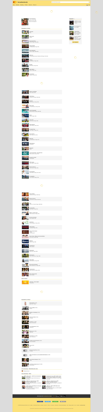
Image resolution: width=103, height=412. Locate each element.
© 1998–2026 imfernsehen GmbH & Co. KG (24, 405)
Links (75, 405)
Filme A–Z (49, 405)
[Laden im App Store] (63, 396)
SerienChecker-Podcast (36, 405)
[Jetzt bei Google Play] (56, 396)
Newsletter (41, 405)
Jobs (67, 405)
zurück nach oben (82, 405)
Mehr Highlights (75, 42)
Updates (31, 405)
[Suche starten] (89, 2)
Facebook (78, 405)
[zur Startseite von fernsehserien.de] (14, 2)
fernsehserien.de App (47, 396)
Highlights (71, 18)
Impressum (52, 405)
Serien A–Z (45, 405)
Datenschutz (56, 405)
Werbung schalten (71, 405)
